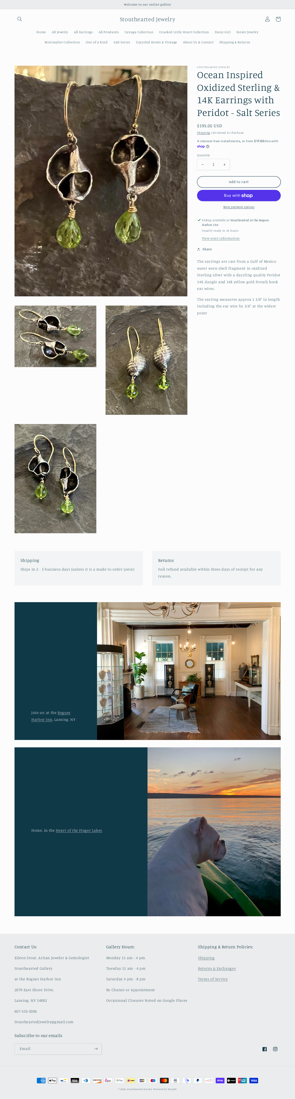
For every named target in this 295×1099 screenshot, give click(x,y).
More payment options (239, 207)
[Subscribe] (96, 1049)
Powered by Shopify (165, 1089)
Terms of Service (213, 979)
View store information (221, 238)
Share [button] (207, 249)
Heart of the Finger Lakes (79, 830)
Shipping (203, 132)
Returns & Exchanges (217, 968)
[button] (20, 19)
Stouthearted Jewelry (139, 1089)
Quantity (203, 155)
